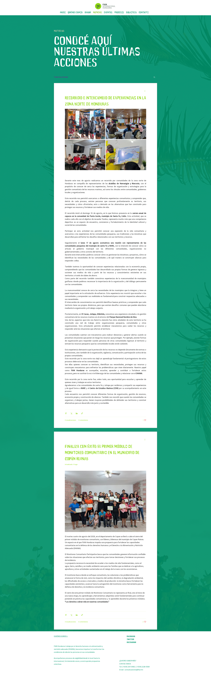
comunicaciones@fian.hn (134, 670)
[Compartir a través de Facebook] (66, 413)
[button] (154, 77)
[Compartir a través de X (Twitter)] (71, 413)
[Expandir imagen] (85, 124)
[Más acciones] (145, 91)
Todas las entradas (61, 77)
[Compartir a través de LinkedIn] (77, 413)
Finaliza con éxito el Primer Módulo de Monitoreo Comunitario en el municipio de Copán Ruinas (102, 452)
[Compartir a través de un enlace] (82, 413)
